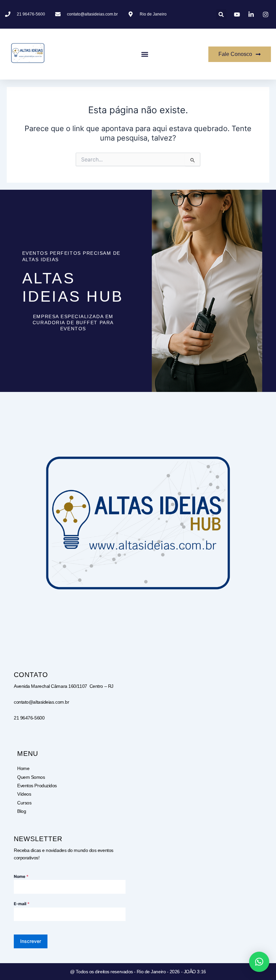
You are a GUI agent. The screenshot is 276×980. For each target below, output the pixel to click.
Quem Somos (31, 777)
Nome (21, 876)
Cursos (24, 802)
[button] (221, 14)
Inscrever (30, 941)
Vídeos (24, 794)
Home (23, 768)
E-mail (22, 903)
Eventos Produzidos (37, 785)
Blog (21, 811)
